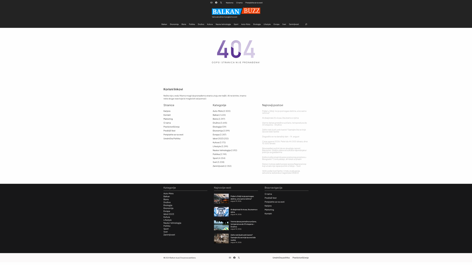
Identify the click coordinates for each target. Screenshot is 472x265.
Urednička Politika (171, 138)
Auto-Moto (218, 111)
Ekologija (217, 126)
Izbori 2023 (218, 138)
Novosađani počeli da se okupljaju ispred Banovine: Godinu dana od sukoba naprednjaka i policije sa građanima (284, 150)
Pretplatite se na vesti (254, 2)
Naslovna (229, 2)
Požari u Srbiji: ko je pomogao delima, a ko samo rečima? (284, 112)
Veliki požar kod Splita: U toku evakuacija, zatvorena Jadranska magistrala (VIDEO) (281, 172)
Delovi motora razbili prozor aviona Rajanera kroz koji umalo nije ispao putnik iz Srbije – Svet (284, 165)
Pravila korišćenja (171, 126)
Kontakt (167, 115)
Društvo (216, 122)
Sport (215, 158)
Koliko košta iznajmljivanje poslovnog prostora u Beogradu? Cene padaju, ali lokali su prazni (284, 158)
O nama (239, 2)
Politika (216, 154)
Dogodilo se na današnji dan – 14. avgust (280, 137)
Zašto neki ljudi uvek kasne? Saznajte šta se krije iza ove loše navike (284, 131)
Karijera (166, 111)
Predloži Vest (169, 130)
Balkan (216, 115)
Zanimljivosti (218, 166)
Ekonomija (218, 130)
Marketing (168, 119)
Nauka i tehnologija (221, 150)
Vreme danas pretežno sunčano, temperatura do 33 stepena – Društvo (284, 124)
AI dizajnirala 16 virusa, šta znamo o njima (280, 118)
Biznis (215, 119)
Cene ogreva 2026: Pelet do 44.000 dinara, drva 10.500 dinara (285, 142)
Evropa (216, 134)
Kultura (216, 142)
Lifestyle (217, 146)
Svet (215, 162)
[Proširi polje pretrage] (306, 24)
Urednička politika (281, 257)
